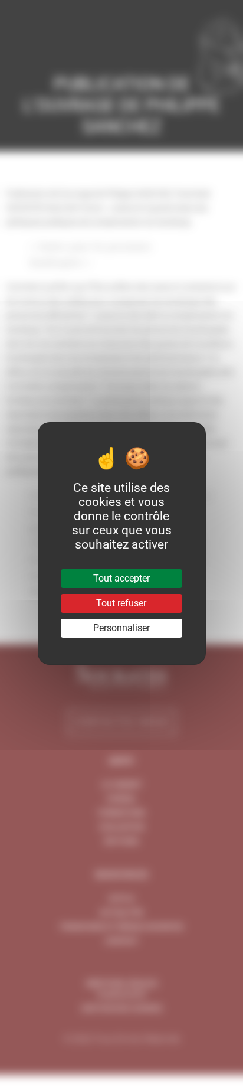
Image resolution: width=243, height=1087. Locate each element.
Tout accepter (121, 578)
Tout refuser (121, 603)
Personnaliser (121, 628)
